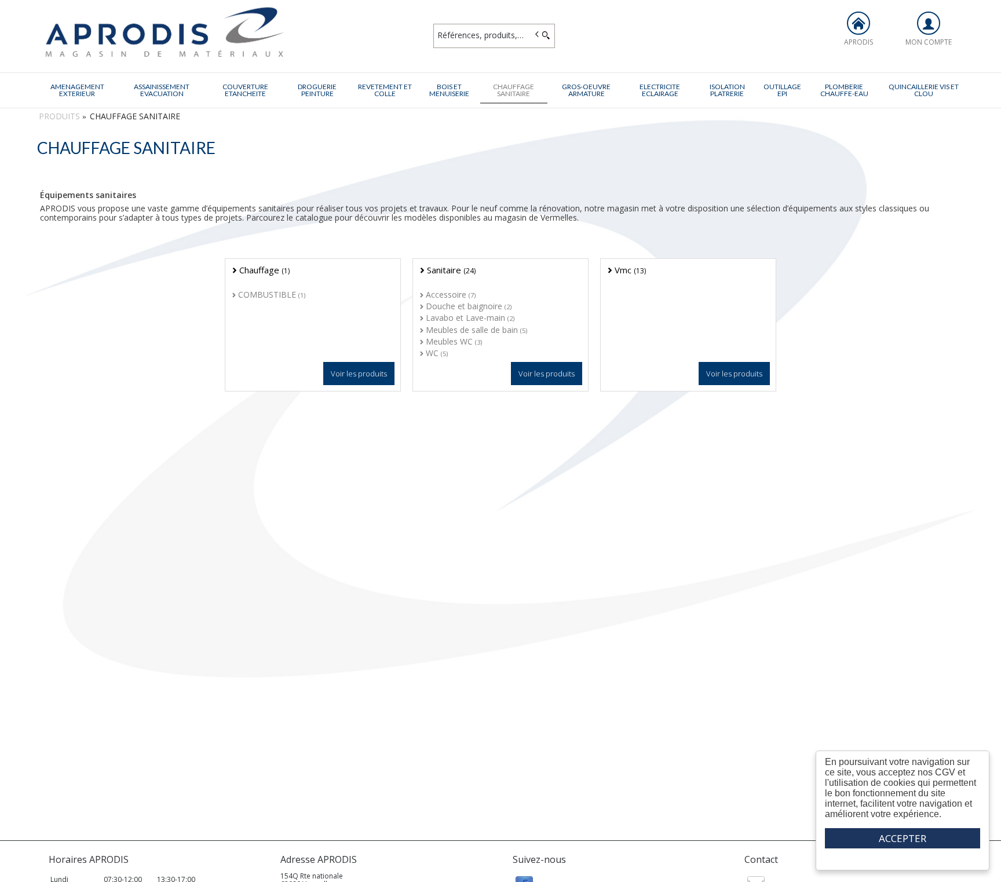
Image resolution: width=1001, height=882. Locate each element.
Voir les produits (359, 373)
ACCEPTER (902, 838)
